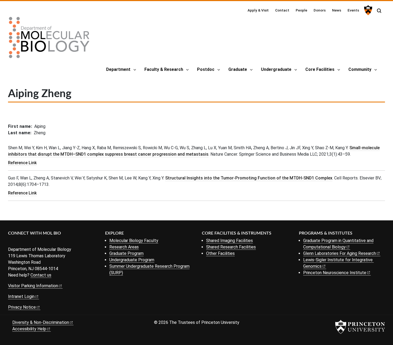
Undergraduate (276, 69)
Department (118, 69)
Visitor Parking (33, 285)
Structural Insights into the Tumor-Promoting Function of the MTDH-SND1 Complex (248, 178)
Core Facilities (319, 69)
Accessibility (29, 328)
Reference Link (22, 162)
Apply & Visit (258, 10)
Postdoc (205, 69)
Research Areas (124, 247)
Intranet (21, 296)
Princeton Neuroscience (334, 272)
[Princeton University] (367, 10)
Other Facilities (220, 253)
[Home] (49, 39)
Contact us (40, 275)
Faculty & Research (163, 69)
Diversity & (40, 322)
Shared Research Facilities (231, 247)
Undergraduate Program (131, 259)
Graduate (237, 69)
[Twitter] (19, 242)
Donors (320, 10)
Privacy (22, 307)
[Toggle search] (379, 10)
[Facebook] (11, 242)
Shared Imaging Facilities (229, 240)
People (301, 10)
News (336, 10)
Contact (282, 10)
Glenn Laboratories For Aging (339, 253)
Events (353, 10)
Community (359, 69)
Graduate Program (126, 253)
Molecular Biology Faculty (133, 240)
